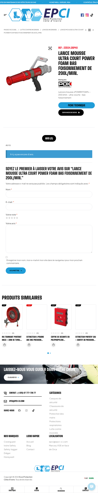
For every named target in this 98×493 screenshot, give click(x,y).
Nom (9, 189)
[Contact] (86, 488)
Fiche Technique (76, 105)
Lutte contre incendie (29, 30)
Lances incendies (49, 30)
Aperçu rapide (18, 314)
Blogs (36, 490)
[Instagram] (26, 410)
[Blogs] (37, 488)
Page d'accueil (10, 30)
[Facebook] (19, 410)
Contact (85, 490)
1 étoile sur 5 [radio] (7, 218)
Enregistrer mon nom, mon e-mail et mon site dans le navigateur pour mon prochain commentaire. (44, 261)
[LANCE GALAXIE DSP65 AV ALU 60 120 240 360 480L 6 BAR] (93, 29)
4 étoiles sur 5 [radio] (14, 218)
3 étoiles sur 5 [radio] (12, 218)
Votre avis (11, 223)
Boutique (12, 490)
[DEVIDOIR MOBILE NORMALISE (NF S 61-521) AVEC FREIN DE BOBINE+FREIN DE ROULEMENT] (86, 29)
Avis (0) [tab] (49, 138)
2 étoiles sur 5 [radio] (9, 218)
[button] (50, 48)
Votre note (11, 214)
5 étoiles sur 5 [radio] (17, 218)
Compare (18, 309)
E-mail (10, 202)
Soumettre (14, 270)
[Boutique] (12, 488)
